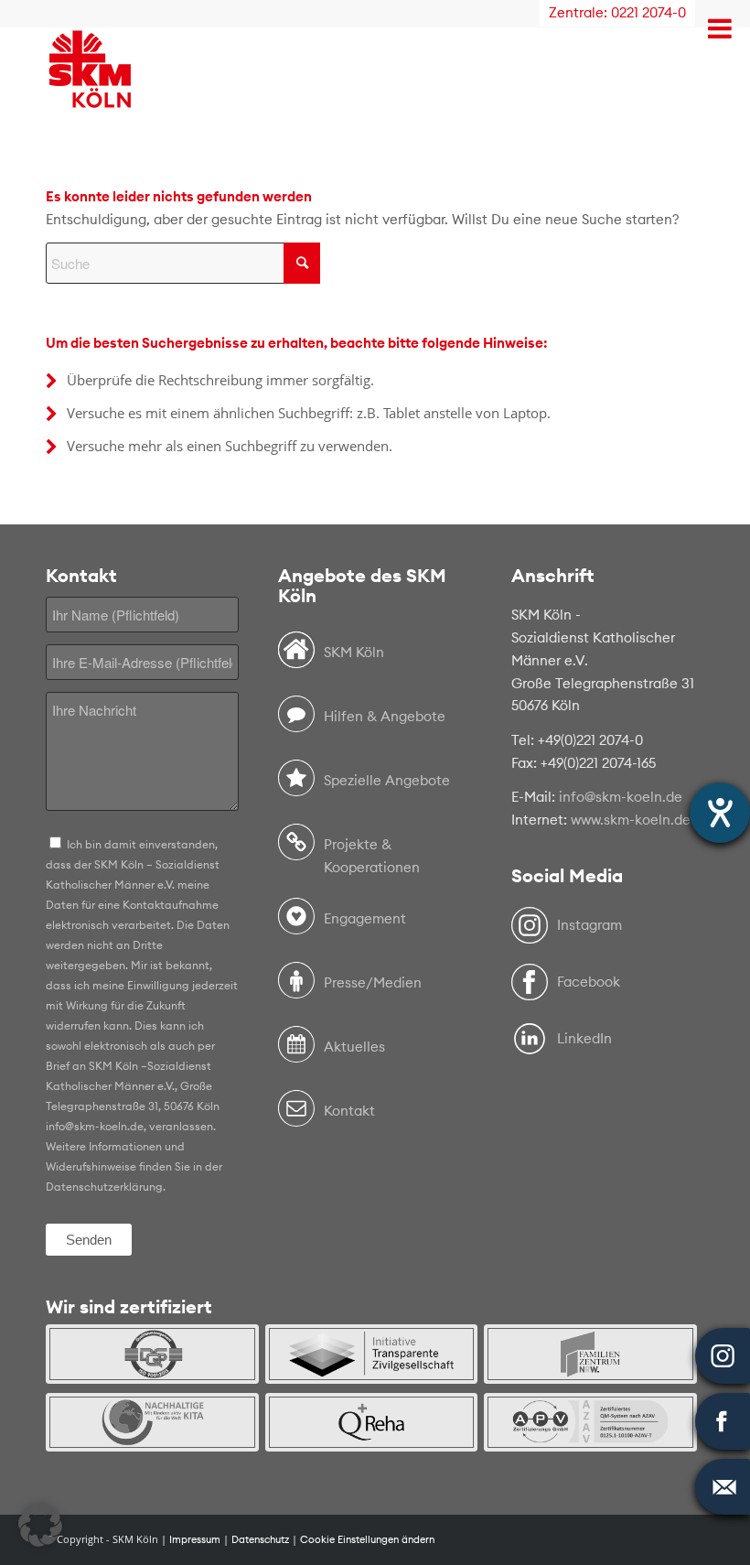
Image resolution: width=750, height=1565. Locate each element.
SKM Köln (354, 652)
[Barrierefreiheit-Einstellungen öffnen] (720, 812)
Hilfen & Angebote (384, 716)
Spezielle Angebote (387, 780)
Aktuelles (354, 1046)
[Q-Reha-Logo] (371, 1422)
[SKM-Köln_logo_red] (90, 95)
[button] (40, 1524)
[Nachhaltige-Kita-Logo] (152, 1422)
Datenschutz (260, 1539)
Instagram (589, 925)
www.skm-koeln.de (631, 819)
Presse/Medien (373, 982)
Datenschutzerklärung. (106, 1186)
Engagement (365, 918)
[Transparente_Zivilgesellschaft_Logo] (371, 1354)
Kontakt (349, 1110)
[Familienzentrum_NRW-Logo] (590, 1354)
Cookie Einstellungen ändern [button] (367, 1539)
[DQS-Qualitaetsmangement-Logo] (152, 1354)
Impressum (194, 1539)
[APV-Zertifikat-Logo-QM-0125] (590, 1422)
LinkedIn (584, 1038)
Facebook (588, 981)
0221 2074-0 (648, 12)
